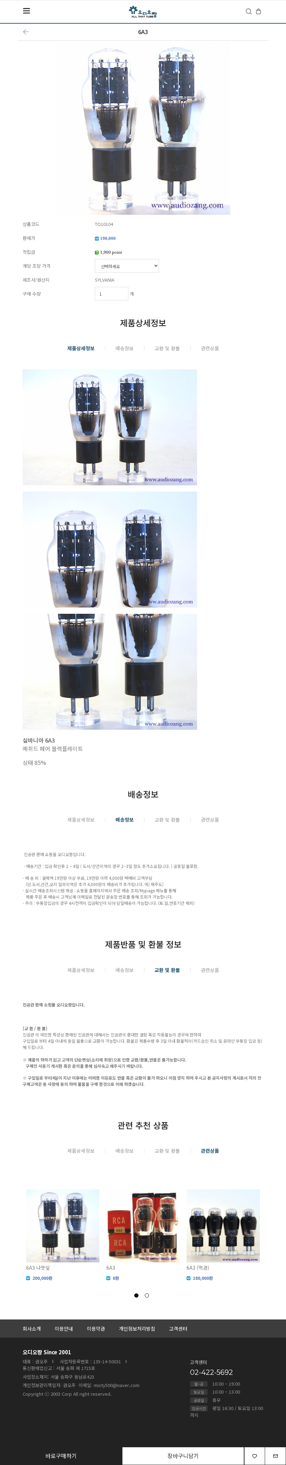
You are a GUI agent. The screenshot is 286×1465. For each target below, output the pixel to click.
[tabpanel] (63, 1235)
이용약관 (96, 1328)
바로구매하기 (61, 1455)
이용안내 (64, 1328)
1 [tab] (137, 1296)
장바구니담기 (183, 1455)
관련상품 (210, 348)
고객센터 (178, 1328)
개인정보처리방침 (137, 1328)
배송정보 (124, 348)
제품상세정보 (81, 348)
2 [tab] (148, 1296)
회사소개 (32, 1328)
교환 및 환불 (167, 348)
